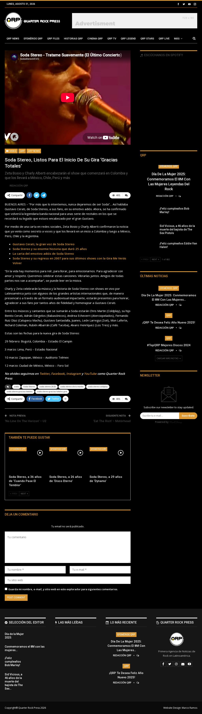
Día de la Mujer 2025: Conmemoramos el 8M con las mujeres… (126, 646)
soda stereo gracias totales (20, 392)
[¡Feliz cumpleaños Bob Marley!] (148, 213)
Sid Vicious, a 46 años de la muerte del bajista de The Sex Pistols (177, 229)
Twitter (44, 374)
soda (16, 387)
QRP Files (53, 38)
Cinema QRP (95, 38)
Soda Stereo (29, 387)
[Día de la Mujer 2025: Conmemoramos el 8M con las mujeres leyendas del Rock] (37, 638)
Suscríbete (188, 415)
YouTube (90, 374)
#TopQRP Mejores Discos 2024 (169, 345)
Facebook (58, 374)
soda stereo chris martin (71, 387)
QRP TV (111, 38)
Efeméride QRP (33, 38)
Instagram (73, 374)
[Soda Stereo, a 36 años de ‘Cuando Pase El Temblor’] (27, 460)
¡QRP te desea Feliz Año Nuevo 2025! (168, 322)
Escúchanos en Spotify (163, 55)
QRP (22, 151)
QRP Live (164, 38)
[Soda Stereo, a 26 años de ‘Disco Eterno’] (67, 460)
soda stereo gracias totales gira (52, 392)
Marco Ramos (189, 707)
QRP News (13, 38)
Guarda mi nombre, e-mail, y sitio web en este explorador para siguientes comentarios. (63, 589)
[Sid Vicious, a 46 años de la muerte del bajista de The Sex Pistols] (148, 230)
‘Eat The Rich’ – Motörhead (112, 421)
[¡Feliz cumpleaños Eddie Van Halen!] (148, 248)
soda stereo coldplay (98, 387)
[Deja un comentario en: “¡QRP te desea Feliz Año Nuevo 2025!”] (180, 327)
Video (12, 151)
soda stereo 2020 (47, 387)
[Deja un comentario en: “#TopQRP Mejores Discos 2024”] (180, 350)
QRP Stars (147, 38)
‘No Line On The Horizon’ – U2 (25, 421)
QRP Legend (128, 38)
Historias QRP (73, 38)
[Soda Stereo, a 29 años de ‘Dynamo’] (108, 460)
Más (177, 38)
